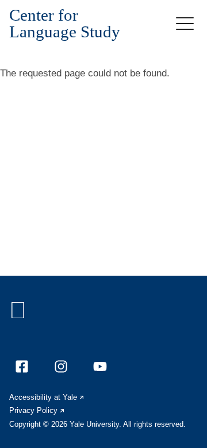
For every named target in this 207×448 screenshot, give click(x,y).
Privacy (37, 410)
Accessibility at (47, 397)
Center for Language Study (64, 23)
